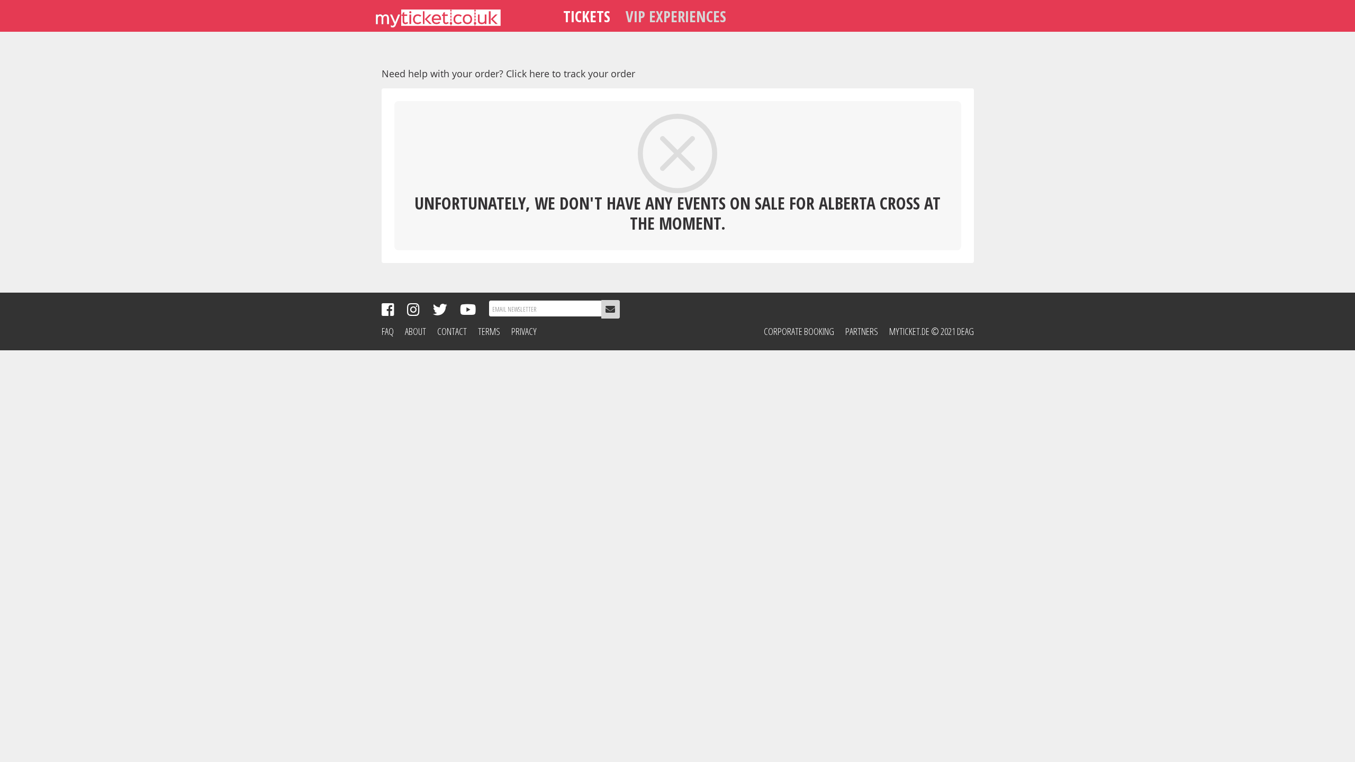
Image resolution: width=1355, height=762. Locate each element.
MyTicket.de (909, 331)
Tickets (586, 16)
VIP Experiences (676, 16)
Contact (452, 331)
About (415, 331)
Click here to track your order (570, 73)
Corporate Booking (799, 331)
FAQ (388, 331)
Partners (861, 331)
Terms (489, 331)
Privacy (524, 331)
